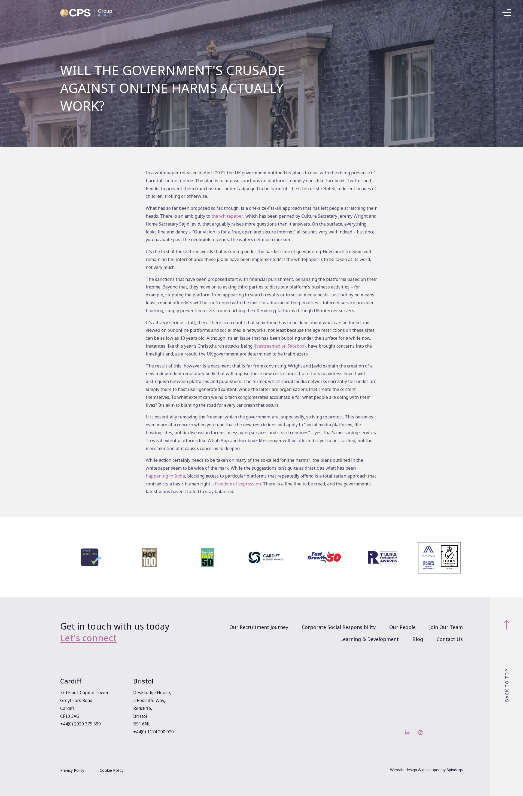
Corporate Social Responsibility (339, 627)
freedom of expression (238, 484)
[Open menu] (507, 13)
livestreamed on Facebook (280, 346)
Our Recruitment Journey (258, 627)
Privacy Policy (72, 770)
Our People (402, 627)
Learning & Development (369, 639)
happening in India (165, 476)
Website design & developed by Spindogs (426, 769)
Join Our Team (446, 627)
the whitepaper (227, 216)
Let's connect (88, 638)
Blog (417, 639)
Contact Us (450, 639)
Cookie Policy (111, 770)
